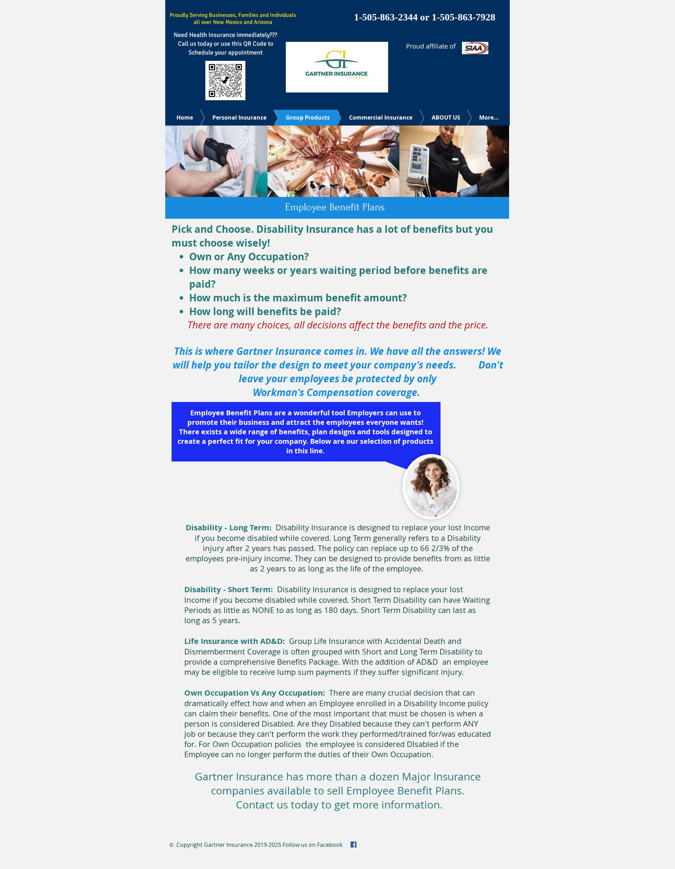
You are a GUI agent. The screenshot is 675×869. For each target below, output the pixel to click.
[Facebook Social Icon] (353, 845)
